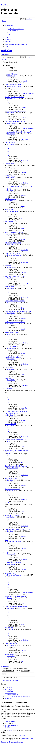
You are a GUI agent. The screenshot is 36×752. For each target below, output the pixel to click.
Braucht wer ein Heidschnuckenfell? (16, 596)
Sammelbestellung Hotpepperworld (15, 111)
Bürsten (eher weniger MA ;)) (14, 232)
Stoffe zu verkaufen (11, 142)
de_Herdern (10, 112)
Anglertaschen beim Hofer (13, 563)
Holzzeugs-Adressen (11, 478)
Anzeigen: (5, 668)
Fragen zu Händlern (11, 643)
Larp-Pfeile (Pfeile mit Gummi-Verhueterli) (18, 311)
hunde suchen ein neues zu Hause (15, 322)
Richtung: (17, 670)
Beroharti (10, 190)
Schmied (23, 420)
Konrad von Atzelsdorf (14, 86)
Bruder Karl (11, 554)
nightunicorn (11, 267)
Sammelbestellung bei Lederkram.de (16, 606)
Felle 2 (7, 503)
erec (22, 661)
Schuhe (7, 552)
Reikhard (23, 172)
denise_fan (24, 408)
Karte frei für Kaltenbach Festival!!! (15, 439)
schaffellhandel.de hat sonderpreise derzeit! (18, 529)
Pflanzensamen (9, 287)
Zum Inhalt (4, 5)
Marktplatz (6, 50)
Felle (6, 540)
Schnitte (23, 329)
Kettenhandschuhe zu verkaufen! (15, 301)
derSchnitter (24, 250)
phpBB (10, 730)
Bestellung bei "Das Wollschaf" (14, 97)
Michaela (23, 107)
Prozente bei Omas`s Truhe (13, 84)
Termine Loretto (9, 163)
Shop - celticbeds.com (11, 346)
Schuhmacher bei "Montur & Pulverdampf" (18, 132)
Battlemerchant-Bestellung (13, 243)
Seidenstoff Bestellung (11, 74)
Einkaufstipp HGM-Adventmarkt (15, 121)
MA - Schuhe (9, 628)
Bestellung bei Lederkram (12, 332)
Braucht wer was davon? (12, 515)
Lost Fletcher (25, 283)
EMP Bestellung (9, 176)
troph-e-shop (8, 265)
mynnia (9, 234)
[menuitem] (16, 29)
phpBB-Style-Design (28, 738)
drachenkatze (11, 76)
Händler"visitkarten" (11, 654)
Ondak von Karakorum (14, 541)
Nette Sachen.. (9, 209)
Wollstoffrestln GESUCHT (13, 221)
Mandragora (24, 385)
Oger (22, 218)
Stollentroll (24, 81)
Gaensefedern (9, 367)
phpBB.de (22, 735)
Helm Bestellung (10, 573)
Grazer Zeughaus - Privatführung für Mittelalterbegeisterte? (16, 412)
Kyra (8, 441)
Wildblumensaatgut (10, 199)
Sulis (22, 624)
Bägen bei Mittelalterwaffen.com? (15, 276)
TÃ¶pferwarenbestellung (12, 489)
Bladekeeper (11, 123)
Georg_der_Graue (12, 211)
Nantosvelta (10, 323)
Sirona (22, 206)
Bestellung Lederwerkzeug (13, 357)
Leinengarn (8, 378)
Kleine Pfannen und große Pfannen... (16, 466)
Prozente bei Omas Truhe (12, 253)
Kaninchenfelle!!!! (10, 424)
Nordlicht (10, 244)
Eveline (23, 374)
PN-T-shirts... (9, 388)
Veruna (9, 598)
